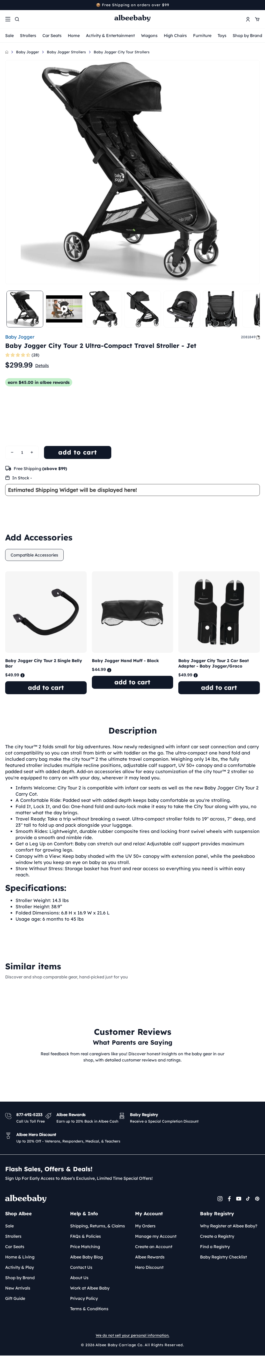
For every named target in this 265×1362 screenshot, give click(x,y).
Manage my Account (155, 1236)
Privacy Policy (84, 1298)
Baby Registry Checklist (223, 1257)
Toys (222, 35)
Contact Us (81, 1267)
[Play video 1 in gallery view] (64, 309)
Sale (9, 35)
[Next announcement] (258, 5)
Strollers (28, 35)
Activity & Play (19, 1267)
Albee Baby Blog (86, 1257)
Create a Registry (217, 1236)
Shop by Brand (247, 35)
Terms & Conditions (89, 1308)
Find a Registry (215, 1246)
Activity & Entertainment (110, 35)
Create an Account (153, 1246)
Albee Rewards (150, 1257)
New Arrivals (17, 1288)
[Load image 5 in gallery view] (221, 309)
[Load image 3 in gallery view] (142, 309)
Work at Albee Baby (89, 1288)
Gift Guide (15, 1298)
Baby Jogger (27, 52)
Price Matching (85, 1246)
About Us (79, 1277)
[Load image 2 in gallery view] (103, 309)
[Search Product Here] (17, 19)
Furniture (202, 35)
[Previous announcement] (7, 5)
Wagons (149, 35)
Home (74, 35)
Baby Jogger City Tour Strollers (122, 52)
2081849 (248, 337)
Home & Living (19, 1257)
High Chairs (175, 35)
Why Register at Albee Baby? (228, 1225)
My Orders (145, 1225)
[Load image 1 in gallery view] (24, 309)
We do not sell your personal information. (132, 1335)
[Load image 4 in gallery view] (182, 309)
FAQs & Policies (85, 1236)
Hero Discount (149, 1267)
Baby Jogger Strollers (66, 52)
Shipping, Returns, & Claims (97, 1225)
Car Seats (52, 35)
